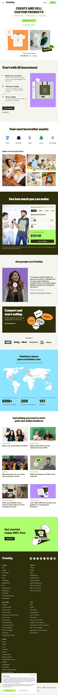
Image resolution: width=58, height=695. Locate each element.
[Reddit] (48, 558)
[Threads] (34, 558)
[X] (51, 558)
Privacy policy (33, 675)
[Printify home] (10, 2)
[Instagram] (41, 558)
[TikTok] (31, 558)
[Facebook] (37, 558)
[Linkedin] (44, 558)
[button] (8, 172)
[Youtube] (54, 558)
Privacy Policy (18, 682)
